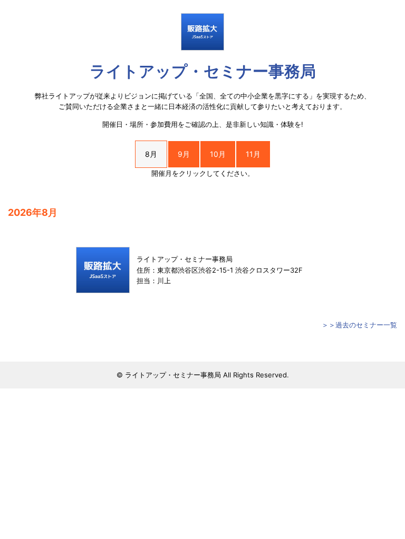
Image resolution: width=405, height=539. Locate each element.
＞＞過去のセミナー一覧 (359, 325)
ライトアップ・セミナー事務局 (203, 71)
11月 (253, 153)
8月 (151, 153)
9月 (184, 153)
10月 (218, 153)
